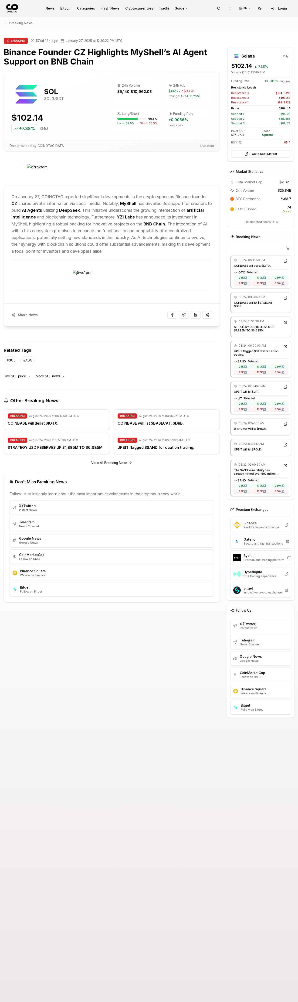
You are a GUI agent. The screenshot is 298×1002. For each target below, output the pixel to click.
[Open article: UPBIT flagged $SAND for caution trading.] (285, 346)
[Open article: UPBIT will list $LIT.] (285, 387)
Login (282, 8)
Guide (179, 8)
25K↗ (243, 277)
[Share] (207, 315)
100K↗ (261, 277)
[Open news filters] (288, 248)
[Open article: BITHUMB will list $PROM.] (285, 424)
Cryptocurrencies (139, 8)
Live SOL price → (17, 376)
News (50, 8)
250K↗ (279, 277)
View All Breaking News (109, 463)
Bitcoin (65, 8)
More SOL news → (50, 376)
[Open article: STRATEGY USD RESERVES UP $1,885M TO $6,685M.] (285, 322)
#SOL (11, 360)
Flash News (110, 8)
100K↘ (261, 283)
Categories (86, 8)
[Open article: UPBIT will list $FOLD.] (285, 445)
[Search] (219, 8)
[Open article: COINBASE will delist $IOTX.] (285, 261)
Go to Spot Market (264, 154)
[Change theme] (260, 8)
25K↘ (243, 283)
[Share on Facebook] (172, 315)
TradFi (164, 8)
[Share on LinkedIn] (195, 315)
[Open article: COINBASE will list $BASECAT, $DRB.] (285, 298)
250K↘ (279, 283)
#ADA (27, 360)
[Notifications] (230, 8)
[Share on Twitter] (184, 315)
